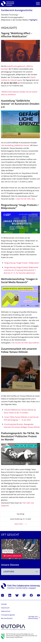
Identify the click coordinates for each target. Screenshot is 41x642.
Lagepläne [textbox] (8, 572)
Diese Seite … (19, 524)
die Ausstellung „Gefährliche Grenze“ (15, 145)
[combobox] (20, 571)
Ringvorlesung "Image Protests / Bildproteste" (22, 263)
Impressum (5, 608)
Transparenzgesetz (8, 615)
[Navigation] (38, 3)
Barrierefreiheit (6, 618)
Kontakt (4, 604)
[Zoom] (20, 223)
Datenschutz (5, 611)
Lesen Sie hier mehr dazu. (26, 199)
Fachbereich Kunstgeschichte (16, 11)
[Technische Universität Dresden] (7, 3)
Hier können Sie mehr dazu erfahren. (25, 343)
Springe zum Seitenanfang (33, 617)
